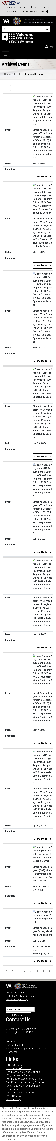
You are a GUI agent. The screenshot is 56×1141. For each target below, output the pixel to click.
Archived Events (34, 74)
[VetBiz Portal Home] (11, 2)
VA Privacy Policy (17, 999)
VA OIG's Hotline (16, 1096)
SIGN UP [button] (18, 1014)
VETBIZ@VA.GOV (16, 1041)
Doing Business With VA (20, 1092)
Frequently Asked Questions (23, 1072)
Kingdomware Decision (20, 1075)
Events (17, 74)
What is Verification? (18, 1068)
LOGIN (51, 47)
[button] (47, 11)
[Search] (47, 29)
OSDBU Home (14, 1065)
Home (7, 74)
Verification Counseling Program (26, 1082)
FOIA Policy (13, 1099)
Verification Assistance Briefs (24, 1078)
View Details (42, 176)
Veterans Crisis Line (18, 992)
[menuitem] (49, 46)
